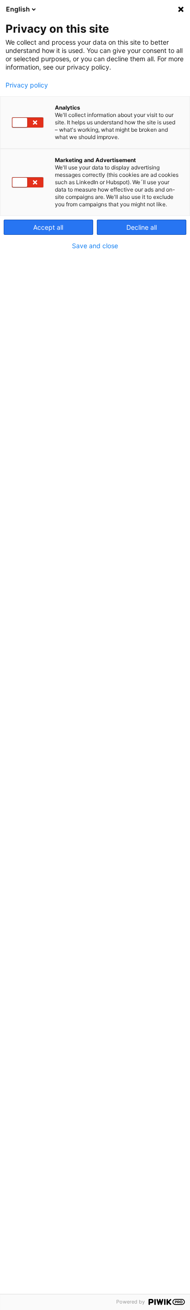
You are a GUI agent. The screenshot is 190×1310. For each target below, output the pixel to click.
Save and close (95, 246)
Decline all (141, 227)
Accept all (48, 227)
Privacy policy (27, 85)
